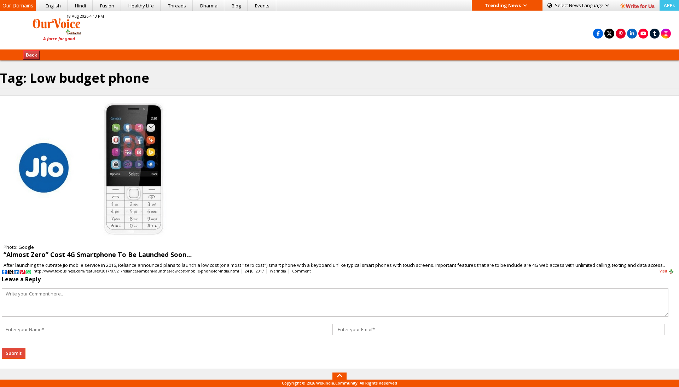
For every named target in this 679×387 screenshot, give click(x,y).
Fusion (107, 5)
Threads (177, 5)
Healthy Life (141, 5)
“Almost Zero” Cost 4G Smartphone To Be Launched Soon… (98, 254)
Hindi (80, 5)
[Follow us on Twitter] (609, 33)
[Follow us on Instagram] (666, 33)
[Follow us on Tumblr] (655, 33)
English (53, 5)
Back (31, 55)
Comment (301, 271)
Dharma (208, 5)
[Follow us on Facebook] (598, 33)
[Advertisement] (339, 29)
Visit (664, 271)
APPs (669, 5)
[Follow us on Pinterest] (621, 33)
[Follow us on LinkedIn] (632, 33)
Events (262, 5)
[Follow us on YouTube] (643, 33)
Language (579, 5)
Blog (236, 5)
